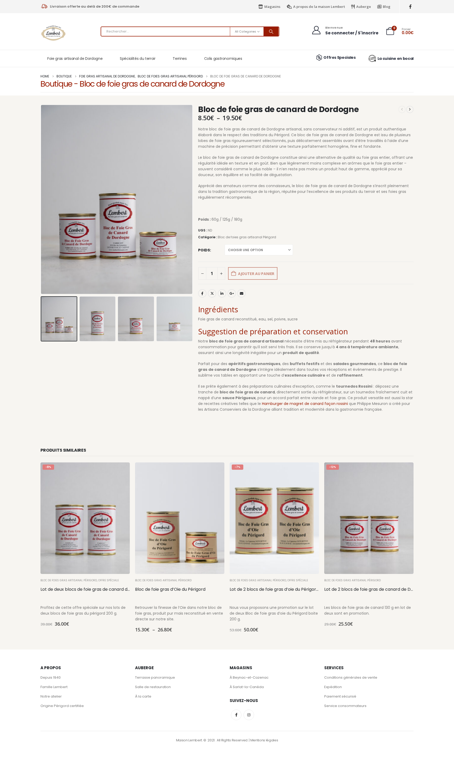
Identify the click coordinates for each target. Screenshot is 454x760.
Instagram (249, 715)
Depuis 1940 (50, 677)
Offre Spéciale (108, 580)
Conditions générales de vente (350, 677)
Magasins (272, 6)
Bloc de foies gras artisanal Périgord (247, 237)
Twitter (212, 293)
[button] (42, 199)
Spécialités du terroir (137, 58)
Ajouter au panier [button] (121, 471)
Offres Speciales (339, 57)
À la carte (143, 696)
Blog (386, 6)
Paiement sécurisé (340, 696)
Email (241, 293)
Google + (232, 293)
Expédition (333, 686)
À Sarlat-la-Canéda (247, 686)
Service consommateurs (345, 705)
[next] (410, 109)
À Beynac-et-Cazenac (249, 677)
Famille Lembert (54, 686)
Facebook (202, 293)
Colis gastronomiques (223, 58)
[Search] (271, 31)
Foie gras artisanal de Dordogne (74, 58)
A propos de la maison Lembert (319, 6)
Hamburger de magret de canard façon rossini (305, 403)
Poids (204, 250)
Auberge (363, 6)
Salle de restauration (153, 686)
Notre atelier (51, 696)
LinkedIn (222, 293)
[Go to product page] (179, 518)
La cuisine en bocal (396, 58)
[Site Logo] (53, 32)
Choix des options (215, 471)
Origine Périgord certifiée (62, 705)
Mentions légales (264, 740)
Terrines (180, 58)
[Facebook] (410, 6)
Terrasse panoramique (155, 677)
